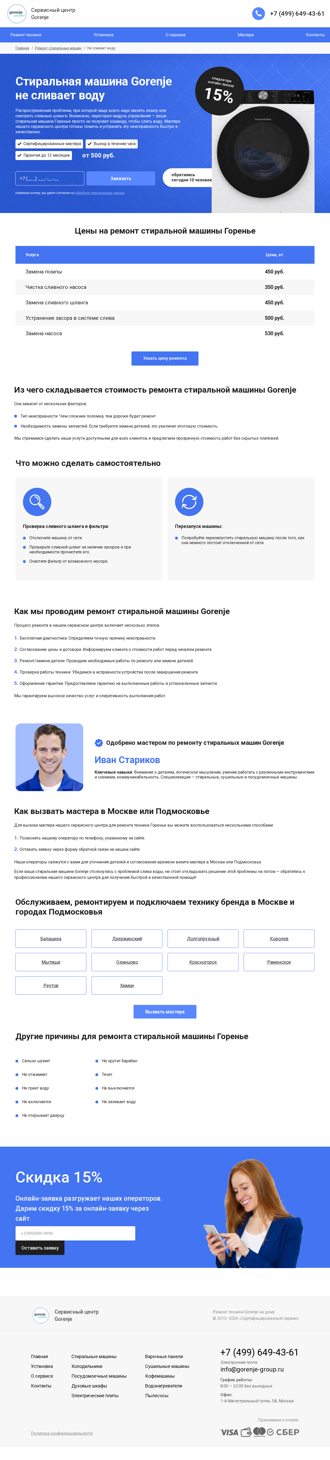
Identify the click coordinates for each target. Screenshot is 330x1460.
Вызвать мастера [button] (165, 1011)
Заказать (121, 178)
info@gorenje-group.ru (252, 1369)
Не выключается (118, 1088)
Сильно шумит (36, 1060)
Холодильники (86, 1366)
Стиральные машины (94, 1356)
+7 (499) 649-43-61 (297, 14)
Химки (127, 985)
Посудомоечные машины (99, 1376)
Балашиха (50, 938)
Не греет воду (35, 1088)
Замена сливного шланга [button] (57, 302)
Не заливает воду (119, 1101)
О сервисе (176, 34)
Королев (279, 938)
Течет (107, 1074)
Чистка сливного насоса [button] (56, 287)
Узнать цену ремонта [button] (165, 358)
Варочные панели (164, 1356)
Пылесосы (157, 1395)
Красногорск (203, 962)
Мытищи (51, 962)
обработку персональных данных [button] (100, 193)
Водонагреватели (163, 1385)
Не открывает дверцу (43, 1115)
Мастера (246, 34)
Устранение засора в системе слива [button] (70, 318)
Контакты (315, 34)
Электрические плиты (95, 1395)
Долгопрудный (203, 938)
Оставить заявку (40, 1248)
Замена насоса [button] (44, 333)
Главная (39, 1356)
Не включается (36, 1101)
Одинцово (127, 962)
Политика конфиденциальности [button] (62, 1433)
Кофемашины (160, 1376)
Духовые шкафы (89, 1385)
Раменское (279, 962)
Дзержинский (127, 938)
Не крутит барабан (119, 1060)
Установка (103, 34)
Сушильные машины (167, 1366)
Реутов (51, 985)
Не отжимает (34, 1074)
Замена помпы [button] (44, 272)
